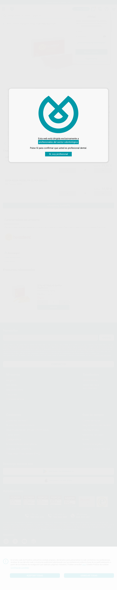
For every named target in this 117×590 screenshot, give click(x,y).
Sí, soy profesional (58, 154)
